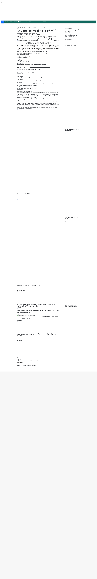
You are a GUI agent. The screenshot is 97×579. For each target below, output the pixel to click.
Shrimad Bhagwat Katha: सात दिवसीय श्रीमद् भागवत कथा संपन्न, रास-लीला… (71, 37)
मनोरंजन (44, 22)
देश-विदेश (7, 22)
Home (18, 27)
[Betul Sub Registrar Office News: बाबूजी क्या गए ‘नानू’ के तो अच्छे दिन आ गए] (28, 322)
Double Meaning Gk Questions (52, 102)
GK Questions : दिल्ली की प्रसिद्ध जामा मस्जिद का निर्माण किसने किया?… (37, 68)
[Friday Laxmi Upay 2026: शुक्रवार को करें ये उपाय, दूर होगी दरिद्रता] (69, 28)
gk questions (33, 104)
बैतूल (11, 22)
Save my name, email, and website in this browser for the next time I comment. (33, 361)
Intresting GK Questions (24, 108)
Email (18, 358)
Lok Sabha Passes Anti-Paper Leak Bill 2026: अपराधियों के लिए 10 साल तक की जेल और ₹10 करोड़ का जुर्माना (37, 318)
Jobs (24, 22)
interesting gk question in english (34, 106)
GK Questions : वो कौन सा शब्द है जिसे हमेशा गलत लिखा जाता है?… (36, 99)
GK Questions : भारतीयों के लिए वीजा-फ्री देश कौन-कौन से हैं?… (35, 51)
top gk (30, 108)
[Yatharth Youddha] (5, 3)
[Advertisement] (48, 12)
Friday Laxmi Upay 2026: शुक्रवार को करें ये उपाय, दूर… (72, 30)
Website (19, 359)
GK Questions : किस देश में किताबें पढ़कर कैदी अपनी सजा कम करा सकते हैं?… (38, 84)
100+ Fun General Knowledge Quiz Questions (25, 102)
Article (39, 22)
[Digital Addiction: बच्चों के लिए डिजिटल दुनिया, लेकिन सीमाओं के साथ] (69, 221)
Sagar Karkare (30, 40)
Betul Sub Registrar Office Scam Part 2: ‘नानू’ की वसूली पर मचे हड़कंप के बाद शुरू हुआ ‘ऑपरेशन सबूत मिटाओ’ (38, 311)
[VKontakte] (23, 195)
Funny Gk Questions (45, 103)
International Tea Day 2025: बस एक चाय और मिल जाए (72, 130)
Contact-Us (18, 368)
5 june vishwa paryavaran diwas (40, 102)
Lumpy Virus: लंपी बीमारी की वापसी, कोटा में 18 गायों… (71, 218)
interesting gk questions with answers (33, 107)
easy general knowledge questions (23, 103)
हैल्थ (30, 22)
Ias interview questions (40, 104)
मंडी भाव (15, 22)
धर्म (26, 22)
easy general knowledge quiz (35, 103)
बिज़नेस (19, 22)
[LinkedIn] (22, 195)
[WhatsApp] (0, 369)
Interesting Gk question (49, 104)
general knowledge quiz (25, 104)
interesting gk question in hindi (47, 106)
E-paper (49, 22)
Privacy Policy (18, 367)
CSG (37, 365)
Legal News (34, 22)
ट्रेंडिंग (3, 22)
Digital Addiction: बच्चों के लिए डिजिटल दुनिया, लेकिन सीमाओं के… (71, 305)
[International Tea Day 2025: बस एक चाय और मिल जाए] (72, 45)
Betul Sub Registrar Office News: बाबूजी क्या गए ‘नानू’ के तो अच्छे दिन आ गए (36, 334)
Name (18, 356)
